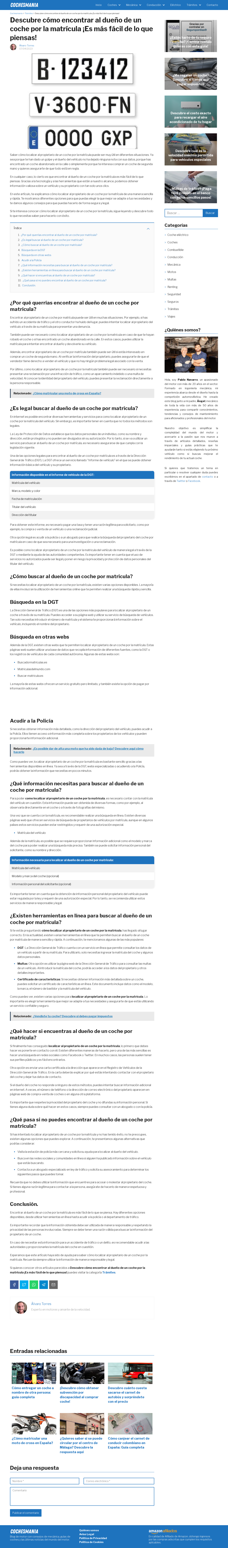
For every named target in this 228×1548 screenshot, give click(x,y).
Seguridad (174, 294)
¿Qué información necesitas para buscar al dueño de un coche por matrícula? (66, 265)
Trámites (192, 4)
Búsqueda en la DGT (33, 250)
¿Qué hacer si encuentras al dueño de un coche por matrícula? (58, 275)
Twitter (181, 481)
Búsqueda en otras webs (36, 255)
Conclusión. (29, 285)
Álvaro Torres (26, 45)
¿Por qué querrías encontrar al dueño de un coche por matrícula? (59, 234)
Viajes (171, 316)
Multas (171, 279)
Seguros (173, 301)
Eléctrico (175, 4)
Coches (112, 4)
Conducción (154, 4)
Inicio (99, 4)
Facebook (194, 481)
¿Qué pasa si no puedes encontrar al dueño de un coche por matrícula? (64, 280)
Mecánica (132, 4)
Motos (171, 272)
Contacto (212, 4)
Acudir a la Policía (32, 260)
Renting (172, 287)
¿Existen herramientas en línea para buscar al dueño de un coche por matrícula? (68, 270)
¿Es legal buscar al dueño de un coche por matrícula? (52, 239)
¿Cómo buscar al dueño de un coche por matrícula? (52, 244)
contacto (207, 476)
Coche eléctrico (177, 235)
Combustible (175, 250)
